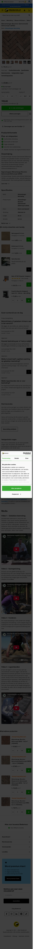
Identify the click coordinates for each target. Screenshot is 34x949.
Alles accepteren (16, 488)
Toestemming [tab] (6, 458)
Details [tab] (17, 458)
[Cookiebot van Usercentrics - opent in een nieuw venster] (23, 453)
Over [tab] (26, 458)
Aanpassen (15, 494)
